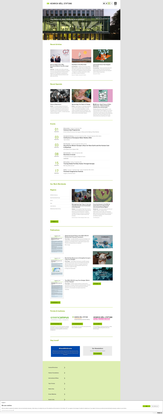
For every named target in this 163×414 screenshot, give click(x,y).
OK (146, 406)
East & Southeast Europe (55, 197)
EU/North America (54, 195)
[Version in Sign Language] (106, 3)
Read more (102, 242)
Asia (51, 203)
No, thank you (155, 406)
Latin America (53, 206)
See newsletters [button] (97, 353)
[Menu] (115, 3)
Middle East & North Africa (55, 208)
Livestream (65, 158)
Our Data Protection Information (7, 410)
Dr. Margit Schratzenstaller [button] (70, 268)
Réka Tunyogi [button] (67, 244)
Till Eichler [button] (67, 289)
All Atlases (96, 283)
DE (111, 3)
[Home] (59, 3)
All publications (54, 302)
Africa (51, 200)
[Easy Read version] (104, 3)
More (53, 25)
